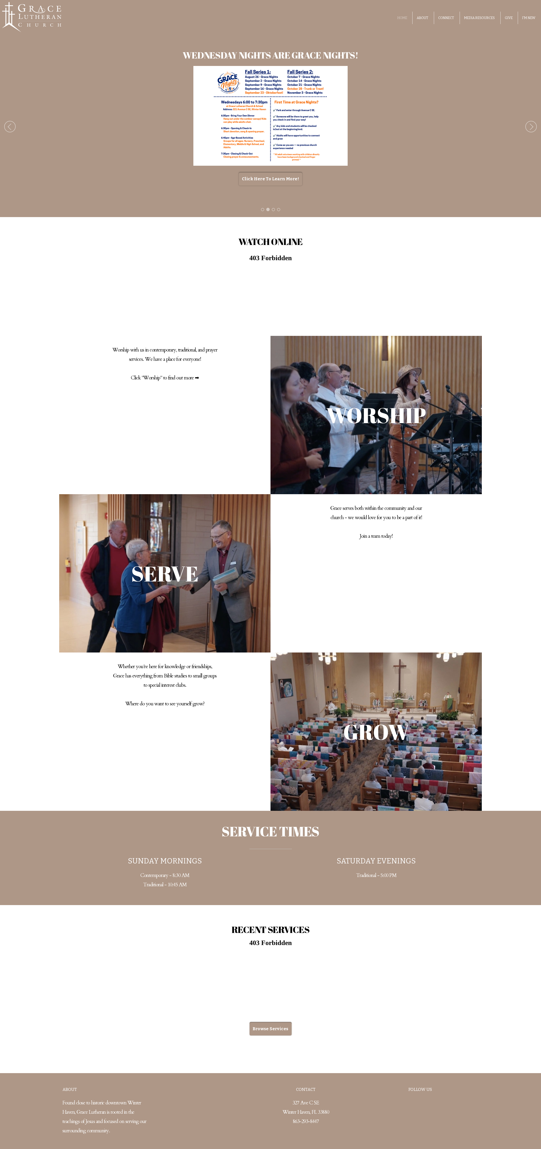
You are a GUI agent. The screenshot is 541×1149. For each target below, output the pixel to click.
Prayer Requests (329, 168)
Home (402, 18)
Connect (446, 18)
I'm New (528, 18)
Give (509, 18)
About (423, 18)
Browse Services (270, 1028)
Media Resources (479, 18)
